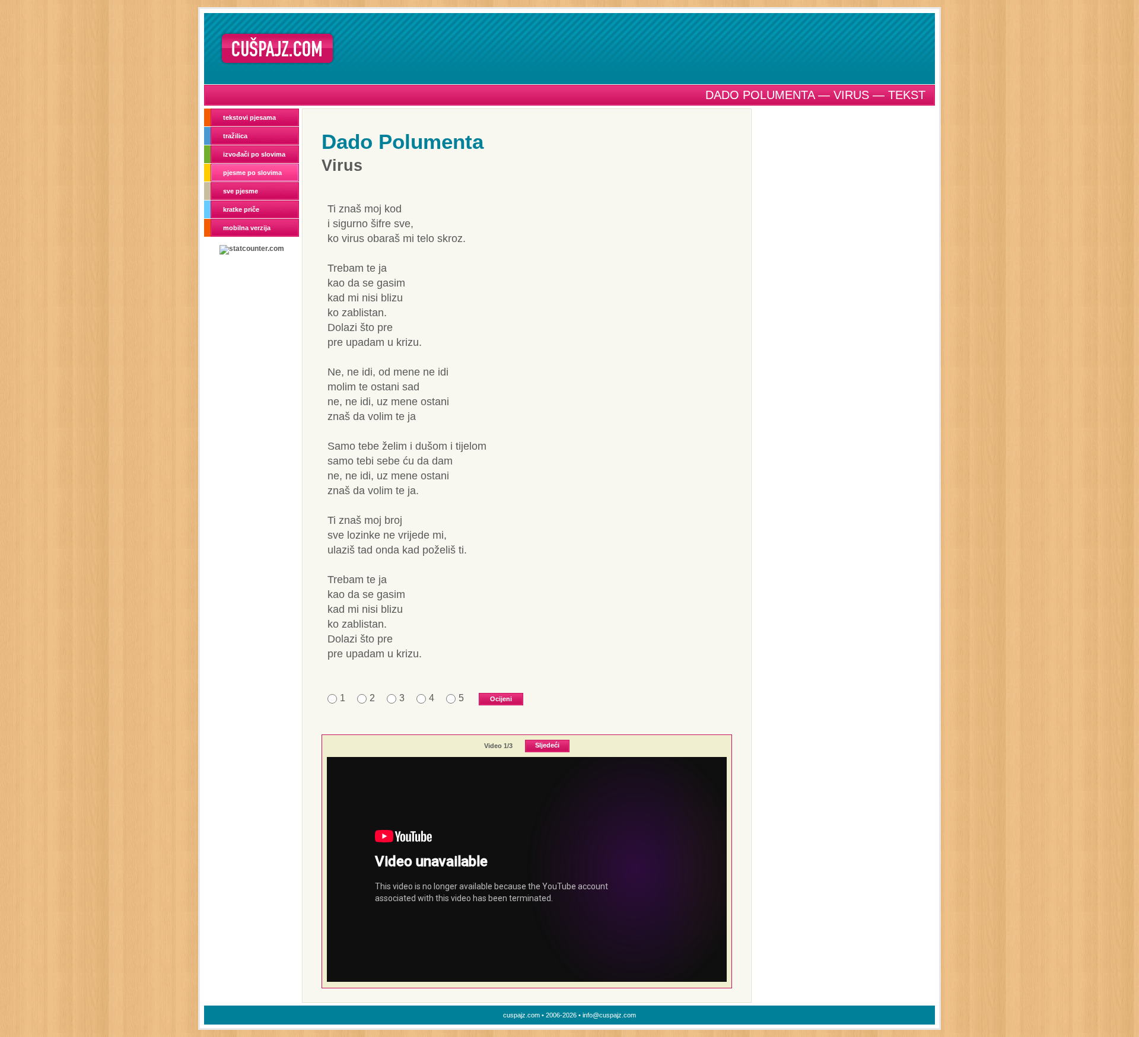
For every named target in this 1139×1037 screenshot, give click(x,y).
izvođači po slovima (254, 154)
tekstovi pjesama (249, 117)
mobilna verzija (247, 227)
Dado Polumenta (402, 141)
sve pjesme (240, 191)
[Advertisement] (639, 48)
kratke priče (241, 209)
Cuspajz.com (277, 48)
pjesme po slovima (252, 172)
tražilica (235, 135)
